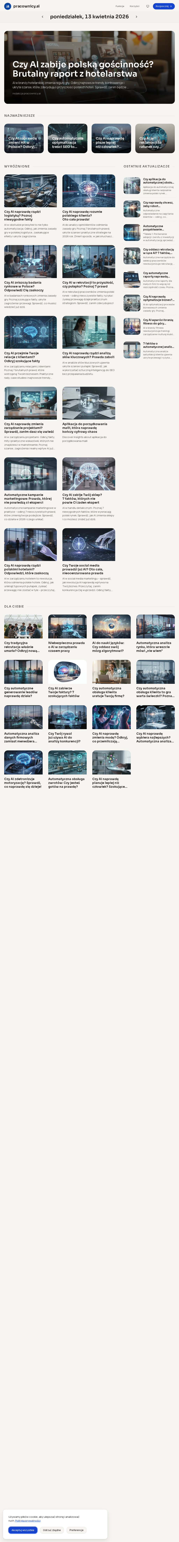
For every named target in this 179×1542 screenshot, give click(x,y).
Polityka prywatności (28, 1520)
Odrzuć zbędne (52, 1530)
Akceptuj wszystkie (23, 1530)
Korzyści (134, 6)
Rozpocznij (162, 6)
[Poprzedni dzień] (136, 16)
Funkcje (120, 6)
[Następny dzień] (42, 16)
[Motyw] (148, 6)
